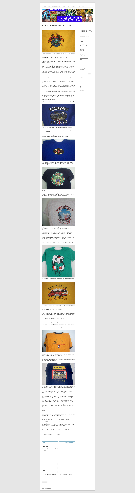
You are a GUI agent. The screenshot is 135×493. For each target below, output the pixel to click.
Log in (81, 65)
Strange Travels (82, 50)
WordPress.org (82, 69)
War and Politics (82, 53)
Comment (44, 450)
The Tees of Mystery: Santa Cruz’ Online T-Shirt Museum (51, 6)
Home (81, 59)
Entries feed (81, 87)
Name (43, 462)
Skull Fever (81, 54)
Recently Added (66, 6)
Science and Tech (82, 55)
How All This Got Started (75, 6)
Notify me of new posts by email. (48, 479)
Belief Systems (82, 49)
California (81, 56)
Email (43, 466)
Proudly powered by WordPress (46, 488)
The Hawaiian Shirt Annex (84, 58)
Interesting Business (83, 51)
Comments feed (82, 68)
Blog (83, 6)
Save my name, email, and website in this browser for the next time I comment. (58, 474)
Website (43, 470)
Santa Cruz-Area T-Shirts (83, 46)
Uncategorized (52, 434)
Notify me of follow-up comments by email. (49, 477)
